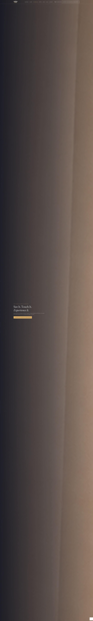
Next (58, 312)
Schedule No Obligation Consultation (23, 317)
